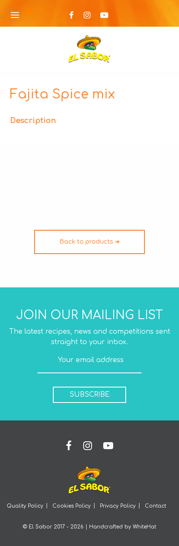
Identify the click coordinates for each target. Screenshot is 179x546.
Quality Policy (25, 506)
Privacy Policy (118, 506)
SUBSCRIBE (89, 394)
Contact (155, 506)
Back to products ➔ (90, 241)
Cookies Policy (71, 506)
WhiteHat (144, 527)
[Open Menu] (15, 15)
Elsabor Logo (89, 49)
